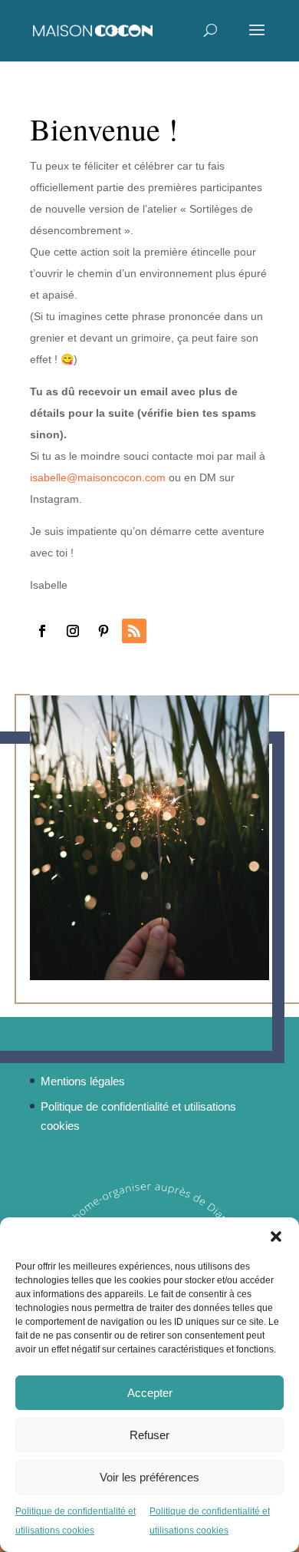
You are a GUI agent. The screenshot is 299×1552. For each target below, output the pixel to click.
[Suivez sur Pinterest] (103, 631)
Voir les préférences (149, 1477)
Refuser (149, 1434)
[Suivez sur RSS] (134, 631)
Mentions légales (83, 1081)
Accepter (149, 1392)
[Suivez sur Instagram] (73, 631)
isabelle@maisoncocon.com (98, 477)
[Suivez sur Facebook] (42, 631)
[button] (276, 1236)
